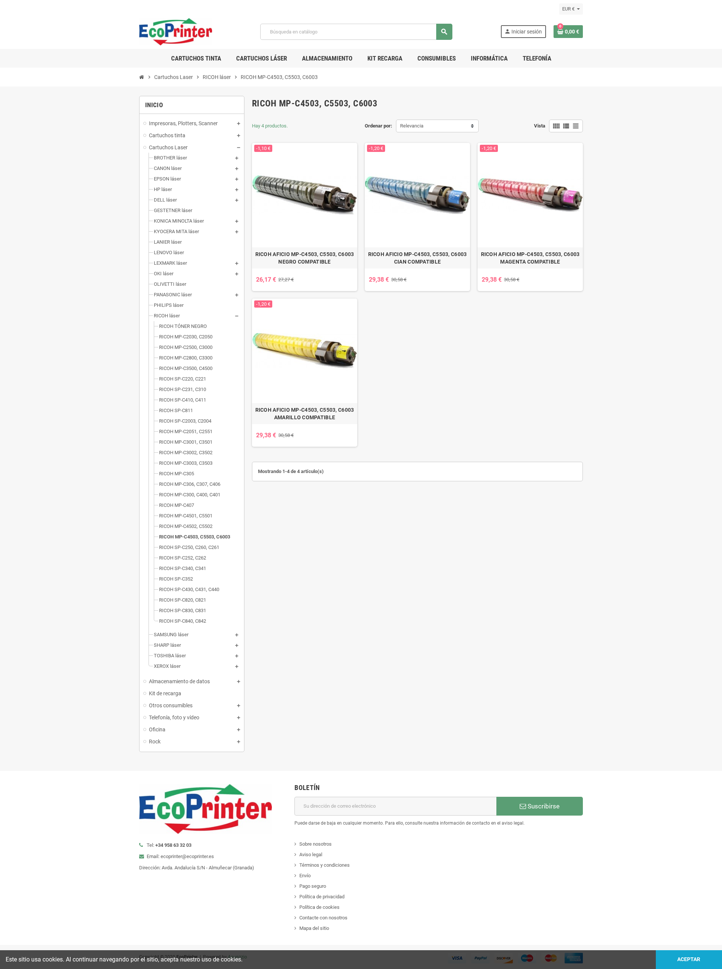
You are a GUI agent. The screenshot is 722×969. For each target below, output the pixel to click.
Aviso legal (310, 854)
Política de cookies (319, 907)
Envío (305, 875)
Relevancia (411, 126)
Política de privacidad (321, 896)
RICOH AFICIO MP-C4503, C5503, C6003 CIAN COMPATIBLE (417, 258)
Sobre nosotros (315, 844)
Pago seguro (312, 886)
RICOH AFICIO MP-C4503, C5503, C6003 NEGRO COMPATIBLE (304, 258)
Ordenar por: (378, 126)
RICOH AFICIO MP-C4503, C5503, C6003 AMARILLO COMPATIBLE (304, 413)
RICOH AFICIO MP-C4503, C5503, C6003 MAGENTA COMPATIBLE (530, 258)
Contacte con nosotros (323, 917)
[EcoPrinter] (175, 31)
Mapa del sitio (314, 928)
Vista (539, 126)
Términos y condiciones (324, 865)
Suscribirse (543, 806)
